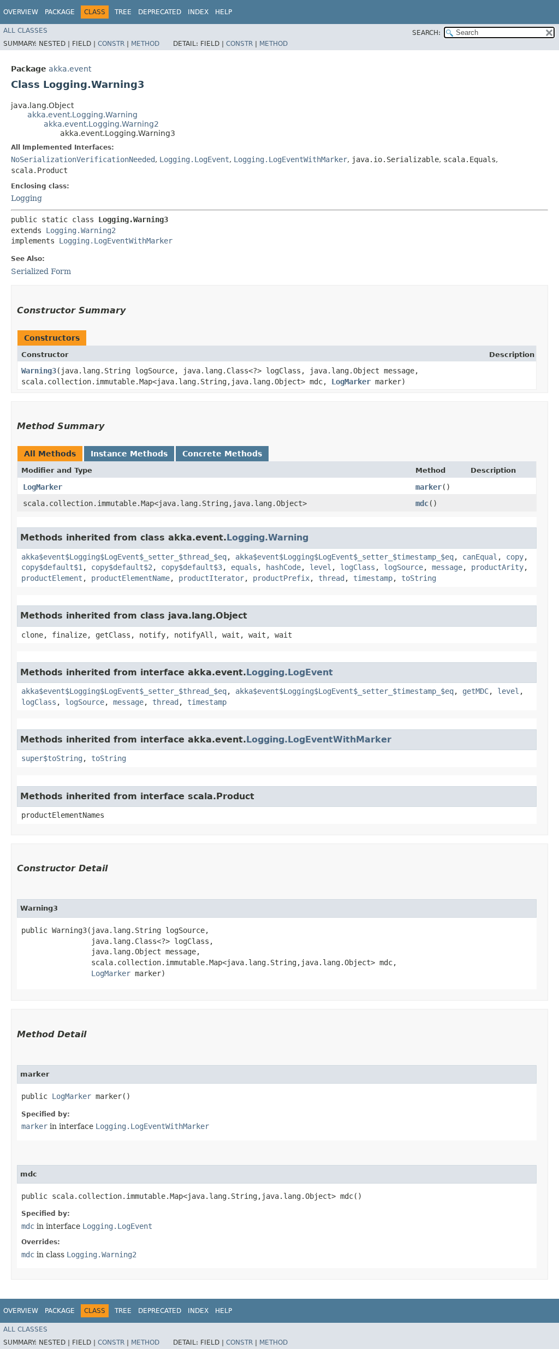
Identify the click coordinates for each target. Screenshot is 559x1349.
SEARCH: (426, 33)
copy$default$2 (121, 567)
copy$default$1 (51, 567)
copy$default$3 (191, 567)
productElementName (130, 578)
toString (418, 578)
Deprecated (159, 12)
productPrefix (281, 578)
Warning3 (38, 370)
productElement (51, 578)
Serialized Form (41, 271)
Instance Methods (129, 453)
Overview (20, 12)
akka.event (70, 68)
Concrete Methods (222, 453)
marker (428, 487)
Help (223, 12)
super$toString (51, 758)
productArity (497, 567)
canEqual (479, 556)
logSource (403, 567)
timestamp (373, 578)
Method (145, 43)
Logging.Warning (267, 537)
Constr (111, 43)
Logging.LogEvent (194, 159)
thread (331, 578)
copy (515, 556)
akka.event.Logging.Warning (82, 114)
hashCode (283, 567)
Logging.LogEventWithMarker (290, 159)
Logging (26, 198)
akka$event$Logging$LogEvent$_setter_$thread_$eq (124, 556)
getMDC (475, 691)
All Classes (25, 30)
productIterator (211, 578)
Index (198, 12)
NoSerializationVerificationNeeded (83, 159)
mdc (422, 503)
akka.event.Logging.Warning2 (101, 124)
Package (60, 12)
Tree (123, 12)
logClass (357, 567)
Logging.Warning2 (81, 230)
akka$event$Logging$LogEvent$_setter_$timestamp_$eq (344, 556)
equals (244, 567)
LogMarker (351, 381)
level (320, 567)
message (447, 567)
